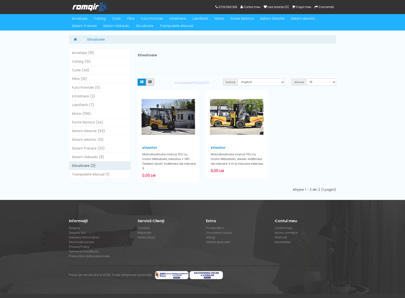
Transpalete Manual (176, 25)
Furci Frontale (152, 18)
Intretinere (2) (83, 96)
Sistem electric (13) (88, 139)
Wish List (281, 237)
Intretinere (177, 18)
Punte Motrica (242, 18)
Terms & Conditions (84, 251)
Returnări (144, 232)
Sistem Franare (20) (88, 148)
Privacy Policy (79, 247)
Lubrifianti (200, 18)
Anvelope (79, 18)
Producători (215, 228)
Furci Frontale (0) (86, 87)
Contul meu (283, 228)
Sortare (230, 82)
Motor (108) (81, 113)
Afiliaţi (210, 237)
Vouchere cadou (219, 232)
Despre (74, 228)
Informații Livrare (81, 242)
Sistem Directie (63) (88, 131)
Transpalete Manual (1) (91, 174)
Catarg (100, 18)
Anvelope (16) (83, 52)
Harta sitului (146, 237)
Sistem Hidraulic (116, 25)
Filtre (131, 18)
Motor (219, 18)
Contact (144, 228)
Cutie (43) (80, 70)
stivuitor (149, 147)
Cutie (116, 18)
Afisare (299, 82)
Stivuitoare (145, 25)
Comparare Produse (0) (192, 83)
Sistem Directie (272, 18)
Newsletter (283, 242)
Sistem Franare (84, 25)
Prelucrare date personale (89, 256)
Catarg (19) (81, 61)
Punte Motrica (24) (87, 122)
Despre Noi (77, 232)
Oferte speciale (218, 242)
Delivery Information (84, 237)
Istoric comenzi (286, 232)
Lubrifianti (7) (83, 105)
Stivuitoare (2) (84, 165)
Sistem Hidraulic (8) (88, 157)
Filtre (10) (79, 78)
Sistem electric (303, 18)
